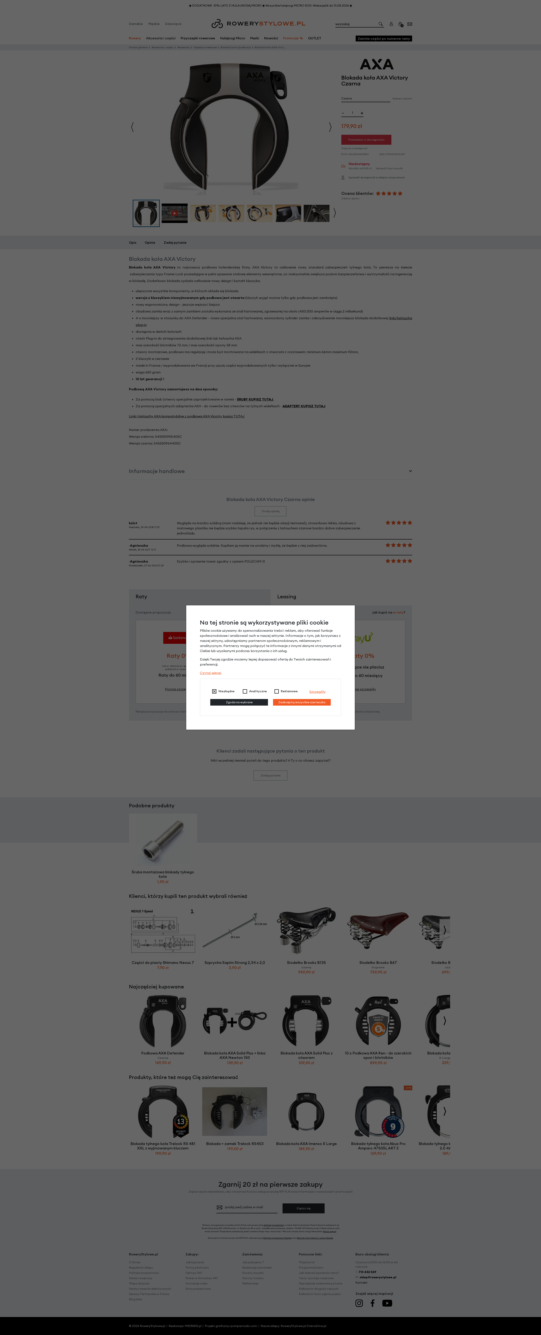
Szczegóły (317, 692)
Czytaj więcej (210, 673)
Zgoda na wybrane (239, 702)
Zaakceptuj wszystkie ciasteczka (301, 702)
